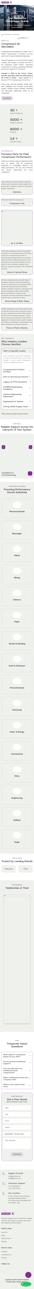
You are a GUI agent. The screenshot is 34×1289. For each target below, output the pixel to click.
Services (4, 1258)
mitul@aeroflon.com (14, 1178)
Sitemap (3, 1241)
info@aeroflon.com (14, 1176)
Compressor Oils (17, 203)
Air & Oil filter (17, 243)
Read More (7, 98)
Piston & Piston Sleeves (17, 328)
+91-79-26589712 (14, 1186)
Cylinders (17, 192)
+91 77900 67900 (14, 1188)
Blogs (3, 1235)
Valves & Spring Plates (17, 272)
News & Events (6, 1238)
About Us (4, 1232)
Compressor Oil (6, 1255)
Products (4, 1251)
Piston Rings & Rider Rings (17, 301)
